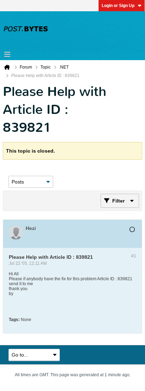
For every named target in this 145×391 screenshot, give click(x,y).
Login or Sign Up (118, 5)
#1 (133, 256)
